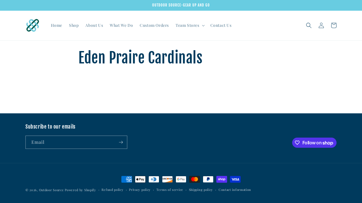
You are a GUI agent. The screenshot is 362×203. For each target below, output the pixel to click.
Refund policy (112, 189)
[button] (189, 25)
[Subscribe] (121, 142)
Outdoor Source (51, 190)
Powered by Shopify (80, 190)
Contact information (235, 189)
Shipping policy (201, 189)
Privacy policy (140, 189)
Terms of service (169, 189)
